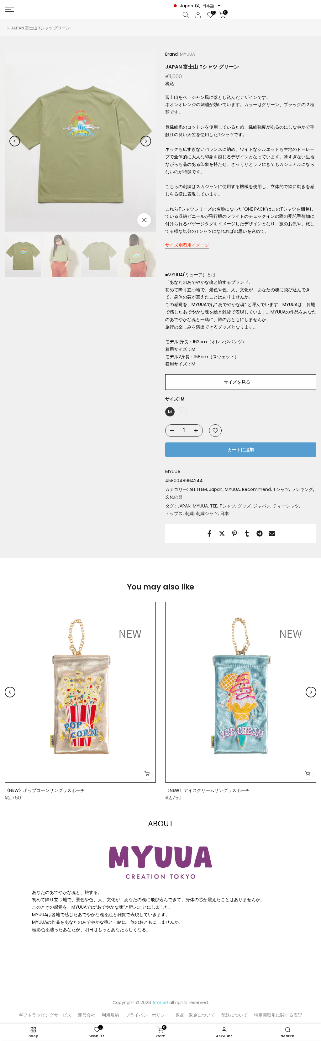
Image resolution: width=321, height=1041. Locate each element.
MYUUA (187, 54)
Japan (216, 489)
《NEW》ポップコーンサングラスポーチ (45, 790)
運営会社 (86, 1015)
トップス (174, 513)
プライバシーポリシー (147, 1015)
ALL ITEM (198, 489)
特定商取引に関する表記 (278, 1015)
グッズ (244, 506)
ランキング (302, 489)
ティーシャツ (286, 506)
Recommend (256, 489)
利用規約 (110, 1015)
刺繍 (189, 513)
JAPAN (184, 506)
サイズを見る (237, 382)
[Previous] (14, 141)
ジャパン (262, 506)
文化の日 (174, 497)
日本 (224, 513)
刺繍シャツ (207, 513)
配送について (234, 1015)
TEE (213, 506)
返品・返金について (195, 1015)
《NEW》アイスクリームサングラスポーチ (207, 790)
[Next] (145, 141)
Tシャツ (281, 489)
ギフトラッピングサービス (45, 1015)
